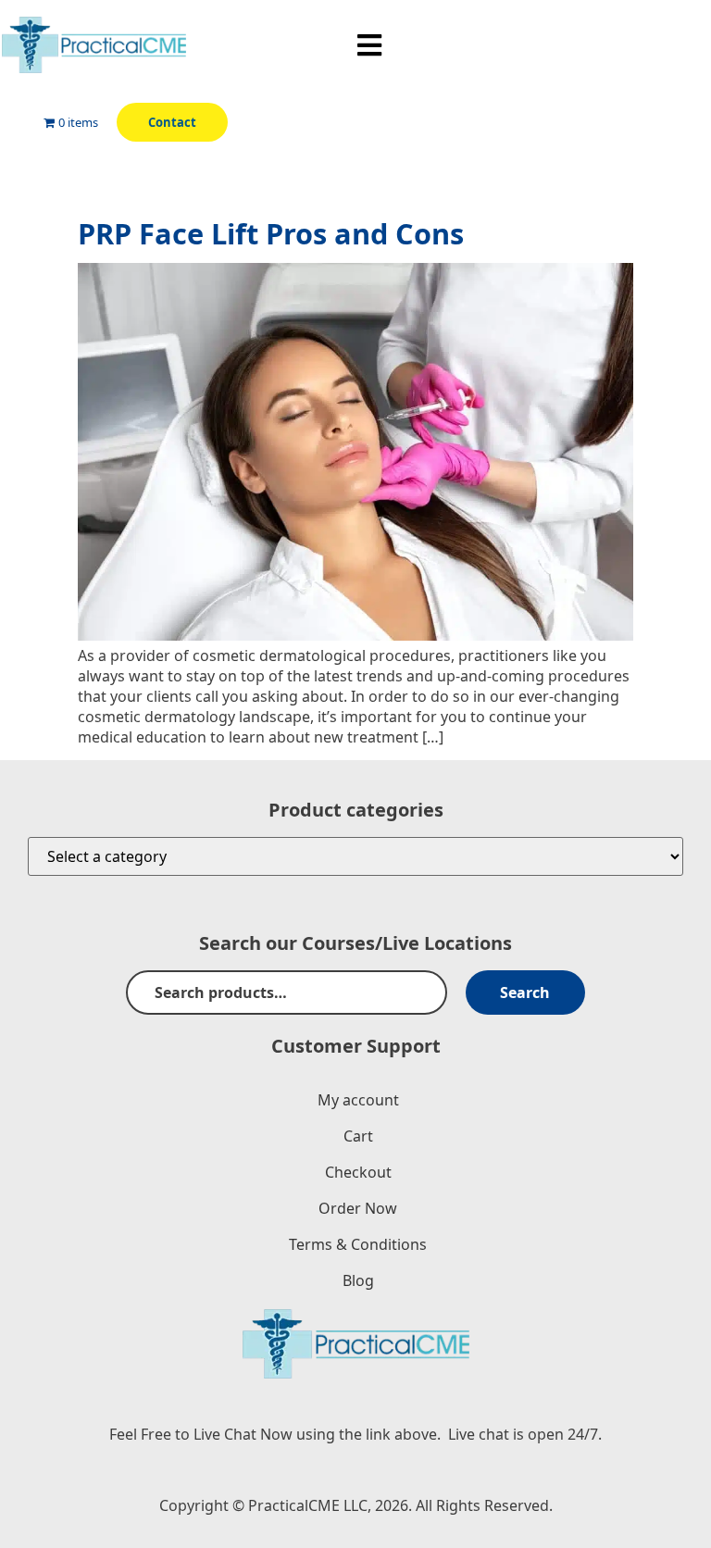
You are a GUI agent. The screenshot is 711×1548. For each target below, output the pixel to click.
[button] (370, 45)
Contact (172, 122)
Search (525, 992)
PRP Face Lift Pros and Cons (271, 233)
